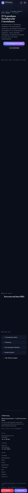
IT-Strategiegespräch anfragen (14, 43)
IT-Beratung (4, 467)
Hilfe (3, 469)
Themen (7, 11)
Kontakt (3, 472)
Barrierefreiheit (5, 465)
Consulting (4, 455)
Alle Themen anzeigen (11, 358)
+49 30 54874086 (14, 48)
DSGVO (3, 462)
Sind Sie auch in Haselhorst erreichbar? (12, 304)
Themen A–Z (5, 476)
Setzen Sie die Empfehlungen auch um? (12, 322)
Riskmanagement (6, 457)
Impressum (4, 487)
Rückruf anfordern (14, 395)
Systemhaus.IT (18, 428)
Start (3, 11)
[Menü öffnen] (24, 2)
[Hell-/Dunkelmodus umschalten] (21, 2)
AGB (9, 487)
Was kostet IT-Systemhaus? (10, 309)
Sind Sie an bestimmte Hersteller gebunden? (11, 315)
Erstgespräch (20, 490)
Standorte (4, 474)
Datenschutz (14, 487)
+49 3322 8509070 (6, 449)
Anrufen (8, 490)
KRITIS (3, 460)
